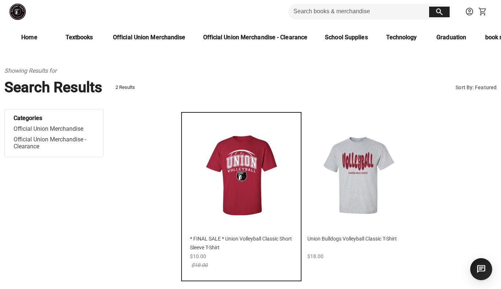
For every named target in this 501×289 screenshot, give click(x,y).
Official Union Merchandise (48, 128)
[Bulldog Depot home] (17, 12)
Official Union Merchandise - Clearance (50, 143)
